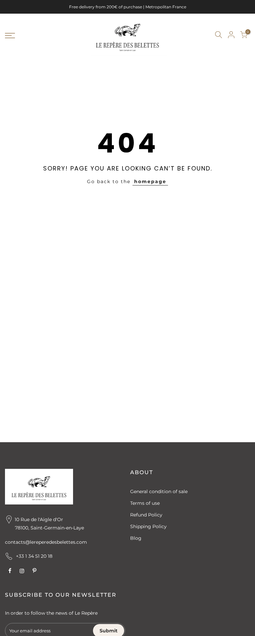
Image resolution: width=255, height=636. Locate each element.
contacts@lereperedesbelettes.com (46, 542)
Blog (135, 538)
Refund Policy (146, 515)
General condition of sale (159, 491)
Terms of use (145, 503)
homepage (150, 181)
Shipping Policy (148, 526)
